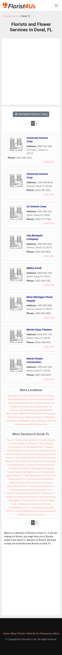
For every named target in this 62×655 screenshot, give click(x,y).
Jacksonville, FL (43, 406)
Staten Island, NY (32, 413)
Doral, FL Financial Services (33, 486)
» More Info (48, 162)
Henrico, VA (15, 421)
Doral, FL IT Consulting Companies (36, 507)
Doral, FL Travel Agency (26, 475)
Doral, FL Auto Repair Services (21, 461)
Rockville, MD (40, 410)
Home (6, 16)
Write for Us (33, 633)
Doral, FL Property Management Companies (26, 511)
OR (43, 413)
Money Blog (41, 424)
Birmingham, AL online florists (22, 396)
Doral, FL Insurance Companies (32, 450)
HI (24, 410)
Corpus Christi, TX (37, 417)
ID (28, 410)
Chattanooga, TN (19, 417)
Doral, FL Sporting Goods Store (41, 454)
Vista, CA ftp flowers (33, 403)
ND (49, 410)
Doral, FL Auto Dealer (17, 458)
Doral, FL (49, 403)
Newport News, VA (31, 421)
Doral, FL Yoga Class (39, 497)
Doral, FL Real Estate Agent (20, 472)
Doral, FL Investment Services (31, 479)
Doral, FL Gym (39, 493)
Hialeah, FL (15, 406)
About (56, 633)
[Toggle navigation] (56, 5)
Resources (45, 633)
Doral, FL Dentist (40, 440)
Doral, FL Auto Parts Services (42, 458)
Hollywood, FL (28, 406)
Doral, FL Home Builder (42, 500)
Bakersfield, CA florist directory (31, 399)
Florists (15, 16)
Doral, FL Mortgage (26, 447)
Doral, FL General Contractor (32, 465)
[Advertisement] (31, 71)
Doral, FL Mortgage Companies (38, 468)
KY (31, 410)
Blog (13, 633)
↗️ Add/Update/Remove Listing (31, 114)
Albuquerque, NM (14, 413)
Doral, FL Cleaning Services (19, 440)
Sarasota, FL (16, 410)
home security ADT (25, 424)
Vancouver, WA (49, 421)
